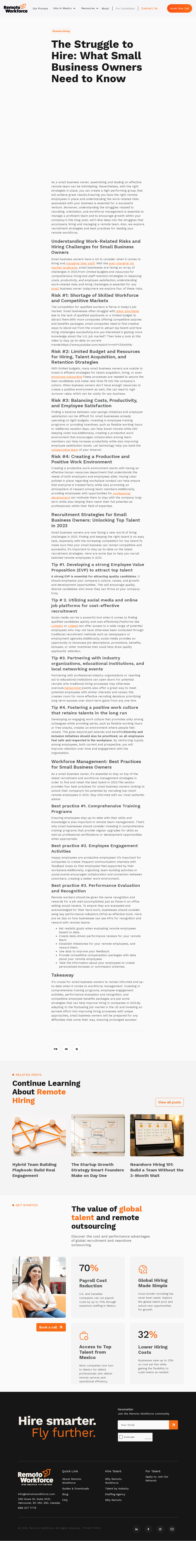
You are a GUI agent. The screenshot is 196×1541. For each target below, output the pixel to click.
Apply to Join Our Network (156, 1478)
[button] (64, 8)
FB (55, 1049)
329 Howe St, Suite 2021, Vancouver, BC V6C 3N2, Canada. (39, 1500)
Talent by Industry (117, 1488)
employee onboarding (66, 377)
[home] (16, 8)
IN (66, 1049)
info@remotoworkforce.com (36, 1494)
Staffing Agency (115, 1494)
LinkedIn (57, 626)
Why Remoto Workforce (113, 1480)
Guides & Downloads (75, 1488)
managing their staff (80, 263)
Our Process (40, 8)
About (105, 8)
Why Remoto (113, 1499)
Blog (65, 1494)
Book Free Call (179, 8)
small (55, 288)
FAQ (65, 1499)
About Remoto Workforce (71, 1480)
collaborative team (64, 450)
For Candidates (125, 8)
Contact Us (149, 8)
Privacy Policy (91, 1527)
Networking (73, 688)
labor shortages (127, 311)
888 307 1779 (27, 1507)
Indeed (72, 626)
